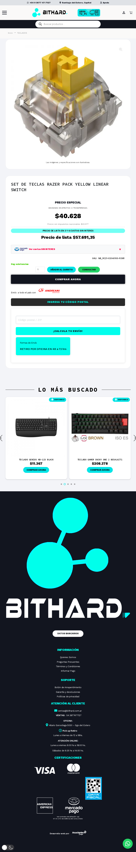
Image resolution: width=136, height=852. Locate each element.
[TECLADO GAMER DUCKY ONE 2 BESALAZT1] (36, 400)
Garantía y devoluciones (68, 692)
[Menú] (4, 12)
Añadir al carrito (61, 269)
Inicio (10, 33)
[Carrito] (131, 12)
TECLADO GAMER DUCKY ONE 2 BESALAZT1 (36, 459)
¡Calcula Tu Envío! (68, 331)
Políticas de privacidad (68, 696)
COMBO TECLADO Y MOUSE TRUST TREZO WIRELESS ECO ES (100, 460)
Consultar (89, 269)
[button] (120, 49)
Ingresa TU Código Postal (68, 301)
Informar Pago (68, 671)
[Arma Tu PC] (94, 12)
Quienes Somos (68, 657)
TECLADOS (22, 33)
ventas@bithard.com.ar (70, 711)
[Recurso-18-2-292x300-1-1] (58, 789)
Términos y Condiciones (68, 666)
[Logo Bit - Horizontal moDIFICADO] (50, 13)
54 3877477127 (73, 715)
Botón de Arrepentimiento (68, 687)
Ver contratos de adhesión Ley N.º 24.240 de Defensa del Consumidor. (68, 818)
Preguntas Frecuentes (68, 662)
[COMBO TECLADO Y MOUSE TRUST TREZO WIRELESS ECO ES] (100, 400)
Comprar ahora (68, 279)
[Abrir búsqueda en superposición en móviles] (68, 24)
